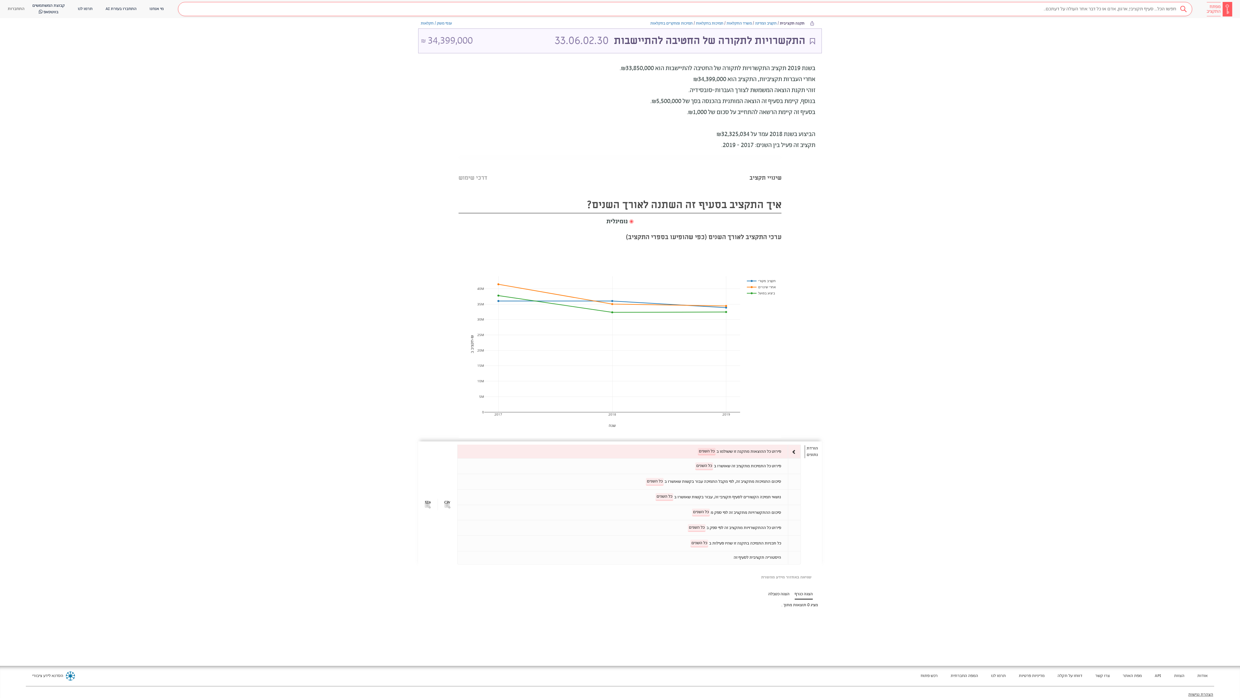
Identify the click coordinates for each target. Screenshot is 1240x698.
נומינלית (617, 221)
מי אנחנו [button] (157, 9)
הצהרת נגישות (1200, 695)
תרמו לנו (998, 676)
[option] (629, 452)
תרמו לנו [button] (85, 9)
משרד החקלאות (739, 23)
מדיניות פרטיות (1032, 676)
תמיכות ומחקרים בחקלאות (671, 23)
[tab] (765, 170)
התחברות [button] (16, 9)
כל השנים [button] (707, 451)
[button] (685, 9)
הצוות (1179, 676)
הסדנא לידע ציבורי (47, 676)
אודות (1202, 676)
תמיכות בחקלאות (709, 23)
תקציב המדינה (766, 23)
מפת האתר (1132, 676)
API (1158, 676)
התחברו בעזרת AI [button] (121, 9)
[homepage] (1219, 9)
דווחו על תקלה (1070, 676)
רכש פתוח (929, 676)
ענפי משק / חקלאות (436, 23)
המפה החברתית (964, 676)
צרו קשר (1102, 676)
